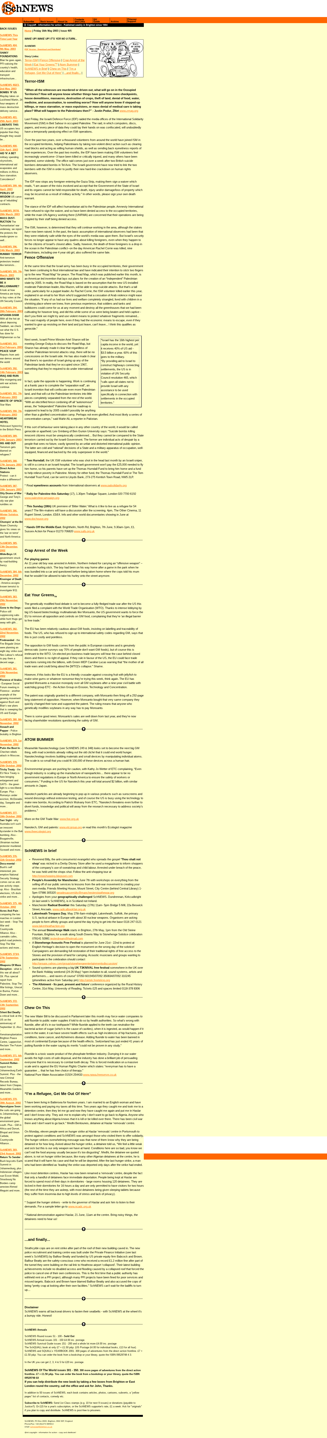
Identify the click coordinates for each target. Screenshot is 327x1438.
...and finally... (72, 72)
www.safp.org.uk (84, 531)
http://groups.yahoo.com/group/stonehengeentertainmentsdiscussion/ (74, 963)
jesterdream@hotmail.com (66, 938)
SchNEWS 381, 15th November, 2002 (9, 672)
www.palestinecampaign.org (42, 497)
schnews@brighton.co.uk (41, 1427)
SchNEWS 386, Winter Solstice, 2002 (9, 514)
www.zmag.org (129, 110)
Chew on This (58, 68)
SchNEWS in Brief (36, 68)
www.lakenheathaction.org (48, 926)
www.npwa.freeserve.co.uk (100, 1074)
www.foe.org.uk (69, 819)
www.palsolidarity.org (114, 485)
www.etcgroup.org (70, 827)
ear (15, 39)
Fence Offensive (50, 60)
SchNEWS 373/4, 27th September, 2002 (9, 958)
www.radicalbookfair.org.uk (69, 909)
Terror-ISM (31, 60)
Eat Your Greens (45, 64)
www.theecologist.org (38, 831)
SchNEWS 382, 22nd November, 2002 (9, 633)
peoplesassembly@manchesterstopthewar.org (85, 892)
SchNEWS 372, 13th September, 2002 (9, 1005)
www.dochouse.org (36, 518)
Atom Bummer (68, 64)
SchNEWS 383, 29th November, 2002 (9, 600)
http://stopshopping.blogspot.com (52, 876)
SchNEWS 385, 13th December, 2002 (9, 547)
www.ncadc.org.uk (79, 1206)
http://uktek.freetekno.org (94, 980)
